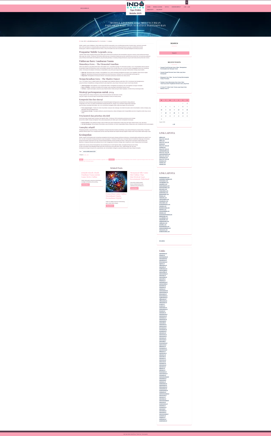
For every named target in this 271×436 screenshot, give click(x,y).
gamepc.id (162, 263)
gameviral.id (162, 409)
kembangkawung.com (164, 204)
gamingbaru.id (162, 378)
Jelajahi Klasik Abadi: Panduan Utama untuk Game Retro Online (90, 174)
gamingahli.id (162, 322)
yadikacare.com (163, 223)
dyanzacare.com (163, 229)
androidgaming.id (163, 257)
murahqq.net (162, 147)
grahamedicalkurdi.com (165, 228)
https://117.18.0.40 (164, 159)
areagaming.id (162, 331)
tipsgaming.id (162, 285)
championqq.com (163, 157)
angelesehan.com (163, 192)
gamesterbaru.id (163, 273)
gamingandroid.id (163, 290)
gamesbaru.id (162, 398)
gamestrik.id (162, 278)
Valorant (159, 9)
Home (148, 6)
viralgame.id (162, 417)
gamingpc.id (162, 289)
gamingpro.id (162, 382)
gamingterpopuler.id (164, 393)
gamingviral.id (162, 380)
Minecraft (150, 9)
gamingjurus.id (162, 317)
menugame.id (162, 375)
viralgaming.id (162, 392)
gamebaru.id (162, 405)
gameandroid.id (163, 258)
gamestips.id (162, 275)
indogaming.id (84, 8)
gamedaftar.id (162, 410)
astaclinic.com (162, 224)
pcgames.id (162, 306)
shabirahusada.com (164, 221)
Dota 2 (167, 6)
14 (178, 109)
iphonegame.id (163, 294)
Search (174, 43)
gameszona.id (162, 344)
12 (170, 109)
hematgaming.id (163, 343)
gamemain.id (162, 356)
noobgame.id (162, 415)
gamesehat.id (162, 412)
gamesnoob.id (162, 395)
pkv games (162, 240)
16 (187, 109)
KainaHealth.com (163, 219)
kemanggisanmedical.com (165, 214)
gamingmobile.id (163, 284)
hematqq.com (162, 161)
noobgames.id (162, 407)
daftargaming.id (163, 387)
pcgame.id (162, 304)
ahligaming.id (162, 346)
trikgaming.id (162, 287)
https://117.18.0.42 (164, 145)
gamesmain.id (162, 339)
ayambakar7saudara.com (165, 179)
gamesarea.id (162, 365)
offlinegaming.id (163, 300)
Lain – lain (187, 6)
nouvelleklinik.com (163, 218)
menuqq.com (162, 164)
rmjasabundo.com (163, 201)
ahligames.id (162, 351)
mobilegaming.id (163, 297)
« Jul (174, 124)
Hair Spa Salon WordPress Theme (131, 434)
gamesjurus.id (162, 338)
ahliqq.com (162, 140)
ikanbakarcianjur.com (164, 207)
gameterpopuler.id (163, 414)
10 (161, 109)
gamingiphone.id (163, 282)
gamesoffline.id (163, 272)
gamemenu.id (162, 360)
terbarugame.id (163, 307)
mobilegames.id (163, 268)
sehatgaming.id (163, 388)
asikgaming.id (162, 333)
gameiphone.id (163, 260)
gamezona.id (162, 361)
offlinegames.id (163, 265)
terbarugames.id (163, 309)
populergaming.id (163, 390)
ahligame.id (162, 368)
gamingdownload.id (164, 376)
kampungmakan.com (164, 187)
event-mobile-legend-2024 (89, 151)
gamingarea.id (162, 324)
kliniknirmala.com (163, 216)
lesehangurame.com (164, 177)
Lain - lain (86, 154)
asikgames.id (162, 355)
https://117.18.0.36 (164, 139)
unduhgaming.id (163, 383)
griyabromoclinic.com (164, 231)
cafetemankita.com (164, 199)
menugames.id (163, 348)
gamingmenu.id (163, 319)
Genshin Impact (176, 6)
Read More (85, 184)
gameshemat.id (163, 349)
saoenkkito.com (163, 184)
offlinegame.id (162, 299)
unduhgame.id (162, 419)
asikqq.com (162, 137)
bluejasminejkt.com (164, 194)
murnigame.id (162, 363)
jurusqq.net (162, 144)
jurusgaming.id (162, 327)
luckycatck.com (163, 189)
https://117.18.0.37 (164, 155)
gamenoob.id (162, 402)
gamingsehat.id (163, 385)
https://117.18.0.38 (164, 152)
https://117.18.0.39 (164, 142)
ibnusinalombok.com (164, 226)
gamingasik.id (162, 321)
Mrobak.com (162, 196)
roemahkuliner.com (164, 182)
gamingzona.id (162, 326)
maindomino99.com (164, 150)
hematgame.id (162, 371)
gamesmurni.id (162, 336)
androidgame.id (163, 253)
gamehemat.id (162, 353)
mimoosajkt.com (163, 202)
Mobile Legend (157, 6)
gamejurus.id (162, 358)
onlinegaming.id (163, 302)
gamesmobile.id (163, 270)
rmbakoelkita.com (163, 191)
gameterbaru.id (163, 277)
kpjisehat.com (162, 209)
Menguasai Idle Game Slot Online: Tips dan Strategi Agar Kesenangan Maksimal (139, 175)
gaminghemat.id (163, 314)
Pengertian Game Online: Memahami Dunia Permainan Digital (116, 196)
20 (174, 113)
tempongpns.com (163, 180)
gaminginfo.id (162, 312)
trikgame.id (162, 255)
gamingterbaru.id (163, 292)
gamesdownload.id (164, 400)
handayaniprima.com (164, 185)
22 (182, 113)
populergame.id (163, 420)
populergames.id (163, 404)
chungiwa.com (162, 206)
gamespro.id (162, 397)
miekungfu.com (163, 197)
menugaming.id (163, 329)
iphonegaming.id (163, 295)
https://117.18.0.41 (164, 149)
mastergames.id (163, 373)
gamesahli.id (162, 341)
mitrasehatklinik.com (164, 211)
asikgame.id (162, 370)
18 (165, 113)
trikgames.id (162, 280)
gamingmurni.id (163, 316)
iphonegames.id (163, 262)
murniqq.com (162, 162)
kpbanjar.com (162, 212)
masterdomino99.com (164, 154)
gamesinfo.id (162, 267)
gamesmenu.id (163, 334)
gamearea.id (162, 366)
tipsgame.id (162, 311)
